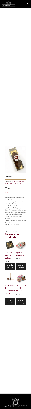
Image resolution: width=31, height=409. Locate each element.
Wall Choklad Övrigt (18, 181)
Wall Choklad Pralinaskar (13, 184)
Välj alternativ (10, 302)
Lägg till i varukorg (10, 266)
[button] (23, 148)
